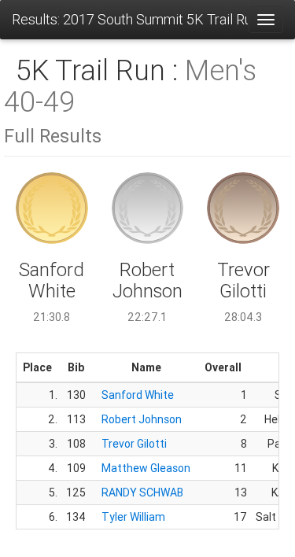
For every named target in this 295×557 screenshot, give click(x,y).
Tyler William (133, 517)
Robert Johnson (141, 419)
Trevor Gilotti (134, 444)
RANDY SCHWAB (142, 492)
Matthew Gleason (145, 468)
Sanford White (137, 395)
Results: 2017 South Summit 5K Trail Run (130, 19)
